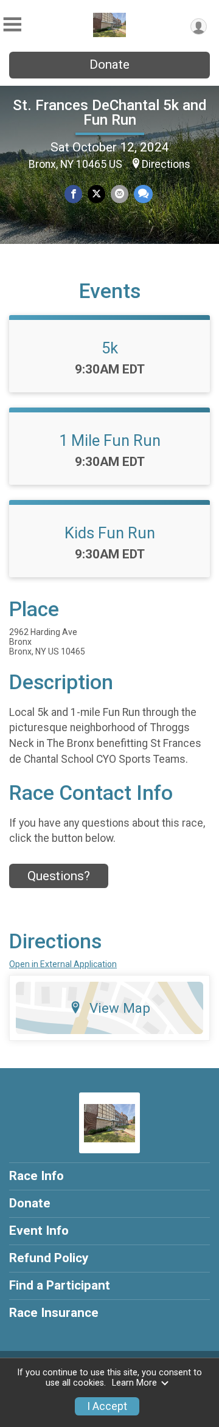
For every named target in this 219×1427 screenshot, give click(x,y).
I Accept (107, 1406)
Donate (109, 64)
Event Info (39, 1230)
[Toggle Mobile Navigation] (12, 24)
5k (110, 348)
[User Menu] (198, 26)
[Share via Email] (119, 194)
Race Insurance (54, 1312)
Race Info (36, 1175)
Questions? (58, 876)
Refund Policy (48, 1258)
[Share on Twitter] (96, 194)
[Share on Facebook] (73, 194)
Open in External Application (63, 964)
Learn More (134, 1383)
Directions (166, 164)
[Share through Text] (143, 194)
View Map (119, 1008)
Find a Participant (59, 1285)
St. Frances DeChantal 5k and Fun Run (110, 112)
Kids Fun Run (109, 533)
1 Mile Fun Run (110, 440)
